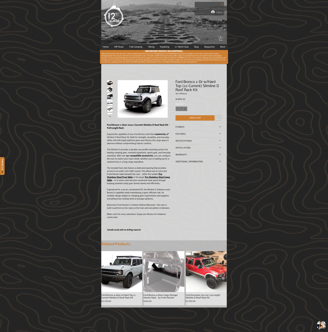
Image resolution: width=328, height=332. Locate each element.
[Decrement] (177, 109)
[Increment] (185, 109)
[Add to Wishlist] (218, 118)
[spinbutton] (181, 109)
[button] (221, 38)
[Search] (224, 25)
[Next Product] (223, 278)
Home (110, 71)
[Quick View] (121, 271)
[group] (164, 278)
